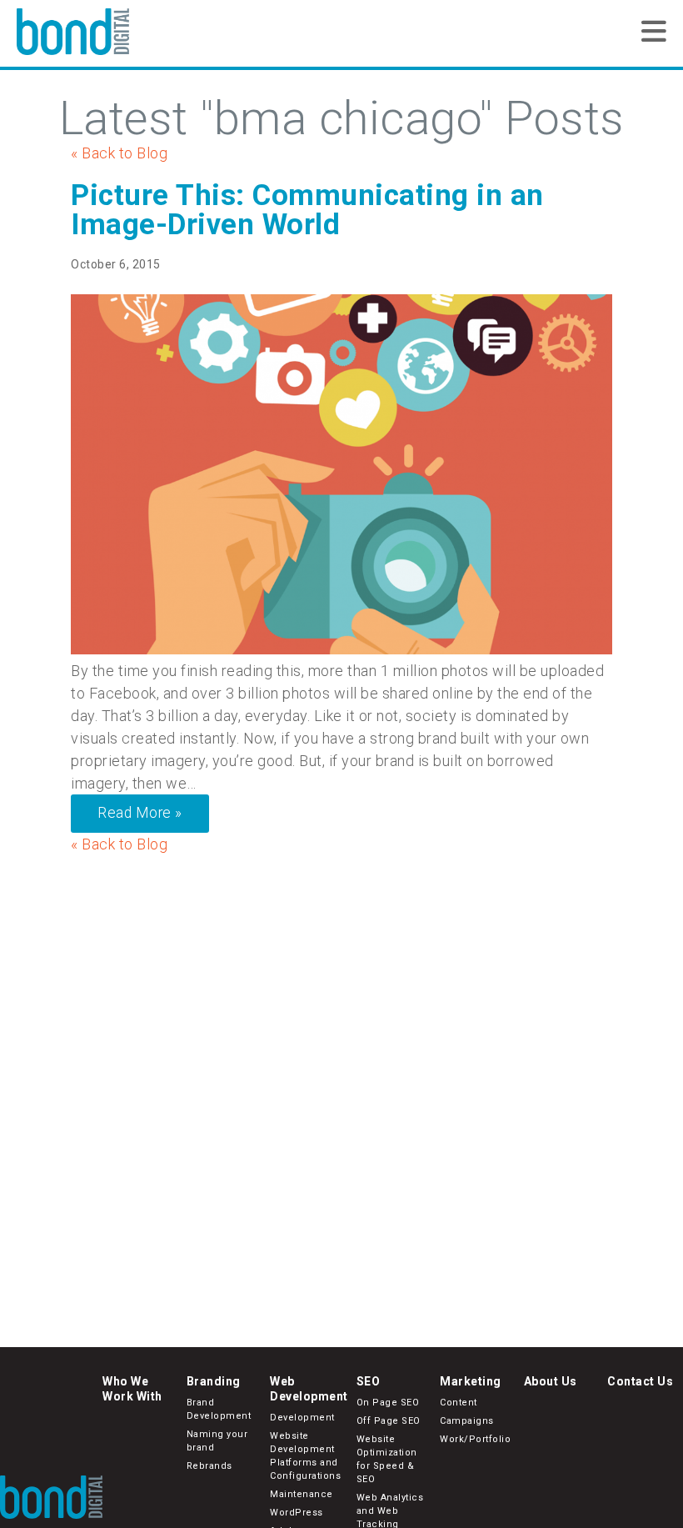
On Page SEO (388, 1402)
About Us (550, 1381)
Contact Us (640, 1381)
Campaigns (467, 1420)
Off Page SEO (388, 1420)
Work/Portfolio (475, 1439)
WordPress (296, 1512)
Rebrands (209, 1465)
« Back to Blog (119, 153)
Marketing (470, 1381)
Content (458, 1402)
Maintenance (301, 1494)
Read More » (139, 812)
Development (302, 1417)
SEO (368, 1381)
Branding (214, 1381)
